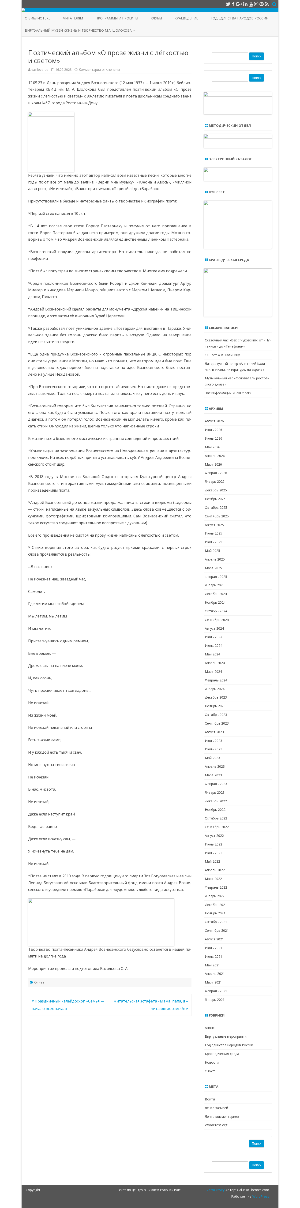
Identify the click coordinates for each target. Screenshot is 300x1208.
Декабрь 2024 (216, 593)
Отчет (39, 982)
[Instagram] (256, 4)
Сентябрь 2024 (217, 619)
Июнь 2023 (213, 749)
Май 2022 (212, 861)
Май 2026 (212, 447)
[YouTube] (251, 4)
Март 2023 (213, 775)
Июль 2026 (213, 429)
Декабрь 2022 (216, 801)
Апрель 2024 (215, 663)
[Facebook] (233, 4)
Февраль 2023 (216, 784)
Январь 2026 (215, 481)
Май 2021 (212, 965)
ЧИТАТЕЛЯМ (73, 18)
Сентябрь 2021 (217, 930)
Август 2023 (214, 732)
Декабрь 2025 (216, 490)
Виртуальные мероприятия (226, 1036)
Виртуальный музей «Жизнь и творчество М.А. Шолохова (78, 30)
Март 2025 (213, 568)
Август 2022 (214, 835)
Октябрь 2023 (216, 714)
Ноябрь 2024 (215, 602)
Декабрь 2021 (216, 904)
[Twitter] (228, 4)
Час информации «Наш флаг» (228, 393)
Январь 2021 (215, 999)
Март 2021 (213, 982)
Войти (210, 1099)
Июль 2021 (213, 948)
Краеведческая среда (222, 1053)
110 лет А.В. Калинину (222, 355)
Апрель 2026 (215, 455)
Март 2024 (213, 671)
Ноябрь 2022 (215, 809)
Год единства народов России (240, 18)
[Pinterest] (261, 4)
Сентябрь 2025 (217, 516)
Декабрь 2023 (216, 697)
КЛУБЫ (156, 18)
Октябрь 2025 (216, 507)
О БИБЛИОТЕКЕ (37, 18)
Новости (212, 1062)
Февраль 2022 (216, 887)
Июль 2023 (213, 740)
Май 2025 (212, 550)
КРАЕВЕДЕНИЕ (186, 18)
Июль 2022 (213, 844)
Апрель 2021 (215, 973)
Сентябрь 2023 (217, 723)
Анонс (209, 1027)
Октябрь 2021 (216, 922)
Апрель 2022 (215, 870)
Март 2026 (213, 464)
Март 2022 (213, 878)
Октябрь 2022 (216, 818)
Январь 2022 (215, 896)
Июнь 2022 (213, 853)
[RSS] (267, 4)
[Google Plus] (239, 4)
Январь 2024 (215, 689)
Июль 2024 (213, 637)
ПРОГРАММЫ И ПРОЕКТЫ (117, 18)
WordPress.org (216, 1125)
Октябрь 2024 (216, 611)
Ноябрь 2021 (215, 913)
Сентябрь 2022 (217, 827)
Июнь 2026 (213, 438)
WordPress (260, 1196)
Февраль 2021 (216, 991)
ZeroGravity (216, 1190)
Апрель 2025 (215, 559)
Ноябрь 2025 (215, 499)
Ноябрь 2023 (215, 706)
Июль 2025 (213, 533)
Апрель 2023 (215, 766)
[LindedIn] (245, 4)
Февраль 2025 (216, 576)
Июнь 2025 (213, 542)
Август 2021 (214, 939)
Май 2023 (212, 757)
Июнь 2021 (213, 956)
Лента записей (216, 1108)
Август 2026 (214, 421)
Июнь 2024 (213, 645)
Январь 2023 (215, 792)
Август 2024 (214, 628)
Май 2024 (212, 654)
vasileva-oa (40, 69)
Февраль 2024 (216, 680)
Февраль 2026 (216, 473)
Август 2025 (214, 525)
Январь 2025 (215, 585)
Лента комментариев (222, 1116)
